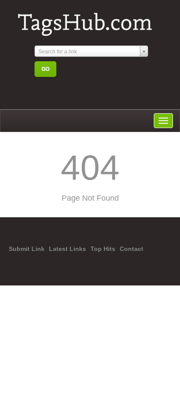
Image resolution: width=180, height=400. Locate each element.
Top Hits (102, 248)
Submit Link (27, 248)
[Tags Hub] (89, 20)
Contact (131, 248)
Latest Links (67, 248)
